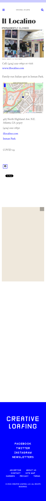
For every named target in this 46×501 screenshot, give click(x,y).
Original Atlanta (23, 10)
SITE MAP (30, 473)
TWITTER (23, 448)
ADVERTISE (15, 470)
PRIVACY (24, 476)
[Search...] (42, 10)
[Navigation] (2, 10)
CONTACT (16, 473)
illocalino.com (10, 133)
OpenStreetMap (31, 112)
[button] (42, 209)
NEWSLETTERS (23, 457)
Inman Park (9, 138)
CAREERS (10, 476)
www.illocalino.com (13, 68)
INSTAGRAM (23, 452)
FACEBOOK (23, 444)
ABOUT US (31, 470)
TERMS (36, 476)
